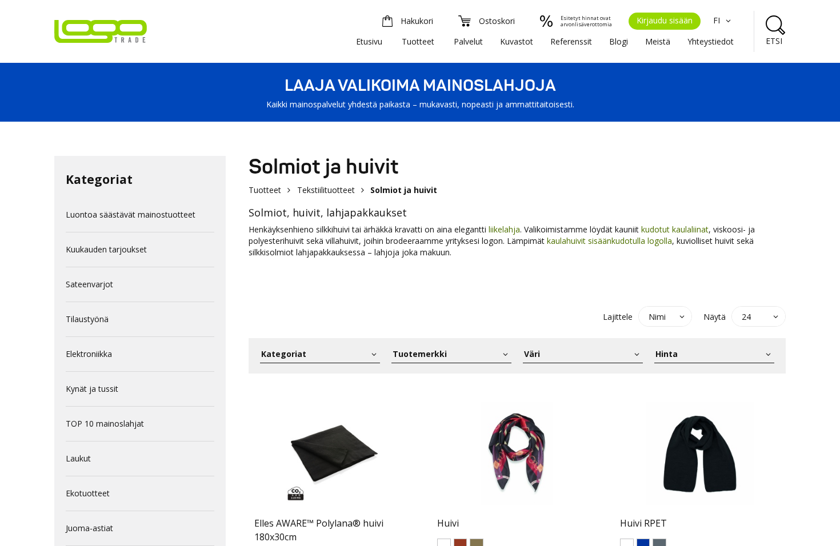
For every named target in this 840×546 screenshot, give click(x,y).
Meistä (657, 41)
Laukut (78, 458)
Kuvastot (516, 41)
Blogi (618, 41)
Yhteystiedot (710, 41)
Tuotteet (418, 41)
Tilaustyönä (87, 319)
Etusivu (369, 41)
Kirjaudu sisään (665, 20)
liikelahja (504, 229)
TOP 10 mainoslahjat (105, 423)
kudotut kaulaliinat (675, 229)
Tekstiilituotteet (326, 189)
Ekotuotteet (88, 493)
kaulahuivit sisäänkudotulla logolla (609, 240)
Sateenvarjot (89, 284)
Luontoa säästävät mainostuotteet (130, 214)
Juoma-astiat (89, 528)
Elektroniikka (89, 353)
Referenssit (571, 41)
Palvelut (468, 41)
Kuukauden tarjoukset (106, 249)
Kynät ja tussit (92, 388)
